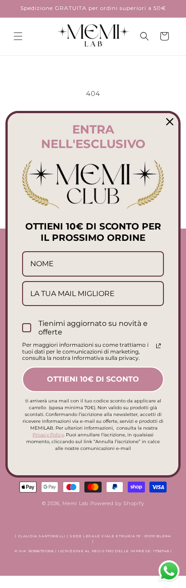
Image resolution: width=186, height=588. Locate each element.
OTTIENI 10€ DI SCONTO (93, 379)
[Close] (170, 121)
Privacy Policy (48, 435)
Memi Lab (75, 503)
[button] (18, 36)
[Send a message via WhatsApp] (169, 571)
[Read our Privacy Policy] (158, 345)
